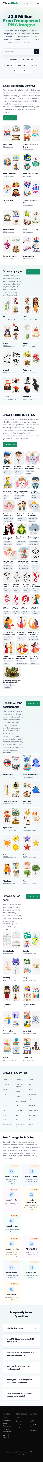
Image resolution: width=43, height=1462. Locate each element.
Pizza (18, 1120)
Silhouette (27, 396)
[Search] (31, 3)
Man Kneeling (8, 544)
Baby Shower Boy (34, 497)
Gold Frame (20, 1110)
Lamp (31, 1089)
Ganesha (17, 498)
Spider (31, 1099)
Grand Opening (34, 1110)
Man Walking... (33, 544)
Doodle (6, 396)
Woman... (6, 639)
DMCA (32, 1421)
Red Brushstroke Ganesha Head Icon (7, 609)
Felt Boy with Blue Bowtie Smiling (35, 493)
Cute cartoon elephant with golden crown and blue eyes (32, 468)
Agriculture (7, 828)
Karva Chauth (34, 612)
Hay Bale (34, 65)
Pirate (5, 1120)
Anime (5, 343)
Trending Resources (7, 1419)
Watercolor (27, 370)
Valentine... (7, 541)
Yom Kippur (7, 144)
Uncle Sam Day (29, 256)
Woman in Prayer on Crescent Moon (34, 634)
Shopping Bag (21, 1101)
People (18, 1096)
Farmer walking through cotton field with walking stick (24, 563)
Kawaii (25, 343)
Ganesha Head (8, 568)
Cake (17, 1105)
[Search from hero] (36, 51)
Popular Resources (7, 1424)
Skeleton (9, 65)
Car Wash (6, 1084)
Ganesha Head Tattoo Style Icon (6, 587)
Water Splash (7, 1125)
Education (7, 1057)
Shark (5, 1099)
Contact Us (34, 1430)
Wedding (6, 978)
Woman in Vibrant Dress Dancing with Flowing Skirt (35, 659)
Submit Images (19, 1425)
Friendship (7, 881)
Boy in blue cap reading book (7, 468)
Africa (5, 1080)
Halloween (13, 59)
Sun (4, 854)
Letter (5, 1115)
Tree (24, 881)
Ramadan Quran (9, 685)
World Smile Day (9, 174)
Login (18, 1418)
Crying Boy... (17, 472)
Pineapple (32, 1094)
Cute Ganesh (8, 566)
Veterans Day (8, 774)
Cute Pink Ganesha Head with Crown (21, 492)
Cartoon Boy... (6, 472)
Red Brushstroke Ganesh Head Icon (25, 609)
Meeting (32, 1115)
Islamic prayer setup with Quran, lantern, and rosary (12, 682)
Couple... (6, 663)
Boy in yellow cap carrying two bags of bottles (7, 493)
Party (25, 978)
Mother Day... (20, 519)
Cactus (5, 1105)
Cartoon (26, 317)
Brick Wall (19, 1080)
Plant (31, 1120)
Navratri (19, 661)
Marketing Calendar (7, 1436)
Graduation (7, 1004)
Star (24, 854)
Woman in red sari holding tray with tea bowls (9, 634)
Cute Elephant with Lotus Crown (33, 515)
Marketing (27, 1031)
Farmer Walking (23, 568)
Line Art (6, 370)
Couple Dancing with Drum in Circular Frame (21, 658)
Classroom (27, 1057)
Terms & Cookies (33, 1425)
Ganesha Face (19, 495)
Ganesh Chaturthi (10, 256)
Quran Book (7, 687)
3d (4, 317)
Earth (31, 1084)
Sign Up (19, 1421)
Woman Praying (33, 639)
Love (17, 1115)
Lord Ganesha (21, 541)
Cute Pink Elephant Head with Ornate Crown (8, 516)
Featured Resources (7, 1430)
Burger (31, 1080)
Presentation (8, 1031)
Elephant (28, 473)
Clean (10, 3)
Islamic (5, 1089)
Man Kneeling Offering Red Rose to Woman (8, 538)
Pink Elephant (8, 521)
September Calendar (21, 71)
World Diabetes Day (30, 774)
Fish (4, 1110)
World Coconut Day (30, 229)
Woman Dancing (33, 664)
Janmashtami (8, 229)
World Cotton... (34, 541)
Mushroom (21, 65)
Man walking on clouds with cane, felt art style (33, 539)
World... (6, 495)
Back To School (29, 1004)
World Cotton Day (10, 801)
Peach (5, 1094)
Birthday (26, 951)
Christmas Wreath (19, 1086)
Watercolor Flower (20, 1126)
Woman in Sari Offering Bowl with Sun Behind (35, 609)
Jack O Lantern (27, 59)
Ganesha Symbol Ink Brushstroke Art (27, 587)
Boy (5, 498)
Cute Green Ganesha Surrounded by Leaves (21, 539)
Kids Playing (28, 801)
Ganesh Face (30, 471)
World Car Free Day (30, 174)
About (32, 1418)
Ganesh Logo (34, 566)
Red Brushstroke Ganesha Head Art (36, 587)
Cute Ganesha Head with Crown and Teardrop (9, 563)
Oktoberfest (8, 200)
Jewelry (18, 1091)
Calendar (32, 1105)
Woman (31, 1125)
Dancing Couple (22, 663)
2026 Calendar (8, 951)
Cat (24, 828)
